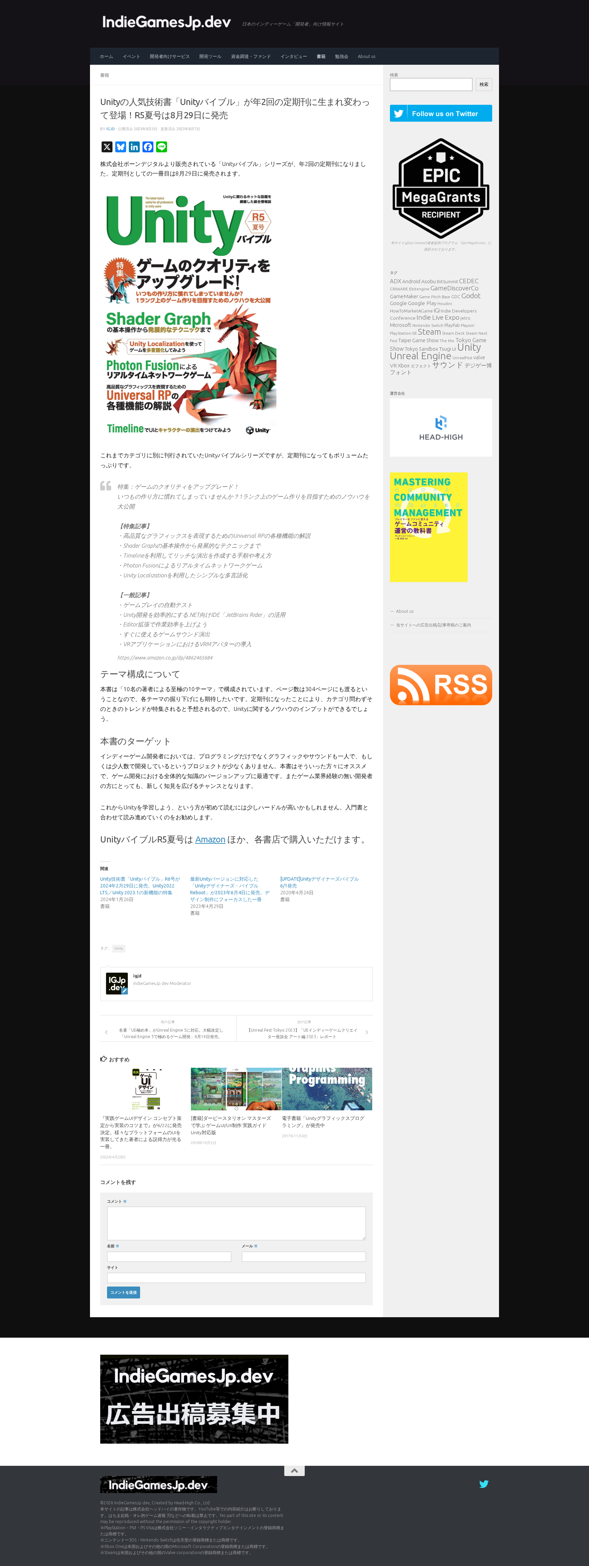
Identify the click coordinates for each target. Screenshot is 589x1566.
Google (398, 303)
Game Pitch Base (434, 296)
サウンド (448, 364)
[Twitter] (484, 1484)
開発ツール (210, 56)
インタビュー (294, 56)
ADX (395, 281)
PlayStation (400, 333)
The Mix (447, 340)
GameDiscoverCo (455, 288)
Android (411, 281)
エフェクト (421, 366)
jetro (465, 318)
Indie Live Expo (438, 317)
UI (454, 349)
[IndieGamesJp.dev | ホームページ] (167, 22)
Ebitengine (419, 289)
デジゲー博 (478, 365)
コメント (117, 1201)
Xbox (404, 365)
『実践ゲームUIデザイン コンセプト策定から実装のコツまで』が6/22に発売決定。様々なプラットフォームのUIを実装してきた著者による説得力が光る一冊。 (141, 1132)
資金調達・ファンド (251, 56)
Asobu (428, 281)
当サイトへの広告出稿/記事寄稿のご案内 (433, 625)
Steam (429, 331)
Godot (471, 296)
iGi (437, 310)
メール (250, 1246)
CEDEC (469, 281)
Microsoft (400, 325)
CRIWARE (399, 289)
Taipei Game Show (418, 340)
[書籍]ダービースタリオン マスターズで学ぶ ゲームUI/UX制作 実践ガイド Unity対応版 (231, 1125)
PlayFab (452, 325)
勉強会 (341, 56)
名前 (113, 1246)
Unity (119, 948)
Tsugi (445, 349)
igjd (110, 128)
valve (479, 357)
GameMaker (404, 296)
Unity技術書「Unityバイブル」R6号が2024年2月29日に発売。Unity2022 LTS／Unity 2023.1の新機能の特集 (140, 885)
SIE (414, 333)
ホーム (106, 56)
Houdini (444, 303)
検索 (394, 75)
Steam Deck (453, 333)
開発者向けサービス (170, 56)
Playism (467, 325)
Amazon (210, 839)
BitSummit (447, 281)
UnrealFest (462, 357)
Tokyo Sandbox (421, 349)
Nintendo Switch (427, 325)
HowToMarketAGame (411, 310)
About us (366, 56)
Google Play (422, 303)
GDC (455, 296)
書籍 (321, 56)
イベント (131, 56)
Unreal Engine (421, 355)
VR (393, 365)
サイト (112, 1267)
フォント (401, 372)
